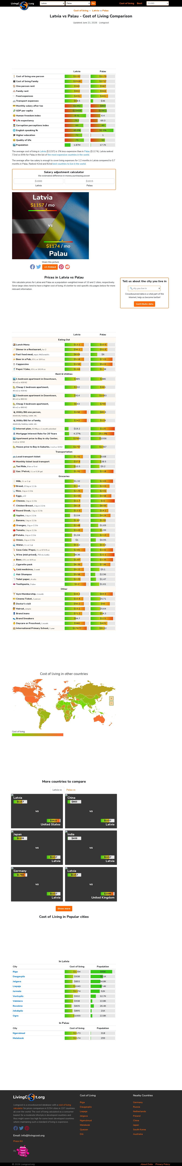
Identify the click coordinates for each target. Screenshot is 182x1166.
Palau (105, 10)
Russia (136, 1106)
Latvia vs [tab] (57, 789)
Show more (64, 908)
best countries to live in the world (69, 163)
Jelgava (17, 981)
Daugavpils (19, 976)
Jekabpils (18, 1010)
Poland (136, 1116)
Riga (15, 971)
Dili (81, 1134)
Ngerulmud (19, 1033)
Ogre (15, 1015)
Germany (138, 1102)
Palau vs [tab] (71, 789)
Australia (138, 1134)
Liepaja (17, 986)
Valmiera (18, 1001)
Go (93, 3)
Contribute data (144, 304)
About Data (147, 1164)
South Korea (139, 1129)
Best (139, 3)
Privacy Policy (163, 1164)
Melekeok (18, 1038)
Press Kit (18, 1141)
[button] (32, 266)
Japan (136, 1125)
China (136, 1120)
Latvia (95, 10)
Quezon (84, 1129)
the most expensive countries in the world (68, 154)
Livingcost (104, 22)
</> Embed (50, 267)
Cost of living (126, 3)
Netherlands (139, 1111)
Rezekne (18, 1006)
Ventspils (18, 996)
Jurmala (17, 991)
